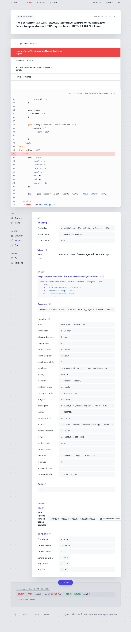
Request (14, 231)
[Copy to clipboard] (112, 228)
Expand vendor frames (27, 43)
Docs (37, 614)
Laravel (47, 614)
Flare (85, 614)
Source (26, 614)
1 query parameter (26, 600)
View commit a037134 (111, 519)
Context (14, 254)
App (12, 214)
